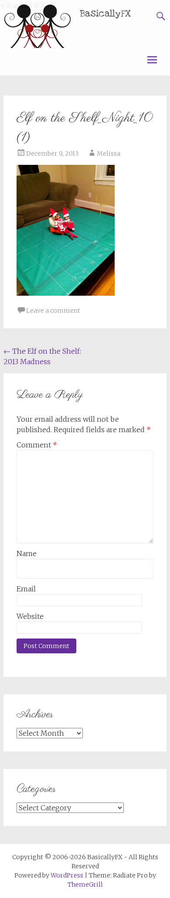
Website (30, 616)
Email (26, 588)
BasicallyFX (105, 14)
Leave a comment (53, 310)
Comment (37, 444)
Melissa (108, 153)
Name (27, 553)
